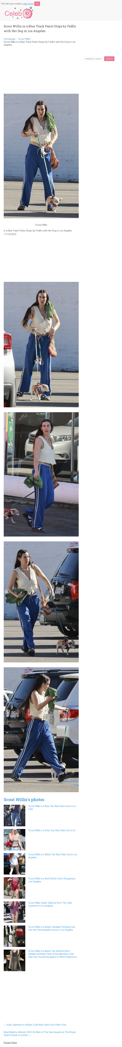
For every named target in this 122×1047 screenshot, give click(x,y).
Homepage (9, 39)
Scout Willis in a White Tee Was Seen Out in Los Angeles (52, 856)
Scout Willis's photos (24, 799)
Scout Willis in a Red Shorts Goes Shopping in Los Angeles (51, 880)
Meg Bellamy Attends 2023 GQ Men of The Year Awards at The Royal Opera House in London (39, 1034)
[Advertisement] (41, 70)
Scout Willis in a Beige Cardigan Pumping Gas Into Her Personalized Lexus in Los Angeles (51, 928)
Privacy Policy (10, 1042)
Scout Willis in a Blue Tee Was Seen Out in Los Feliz (52, 808)
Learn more (28, 4)
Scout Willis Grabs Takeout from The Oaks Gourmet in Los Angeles (50, 904)
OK (37, 4)
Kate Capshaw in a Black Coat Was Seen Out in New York (35, 1024)
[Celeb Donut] (18, 7)
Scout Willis (24, 39)
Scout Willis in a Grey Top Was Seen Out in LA (51, 830)
